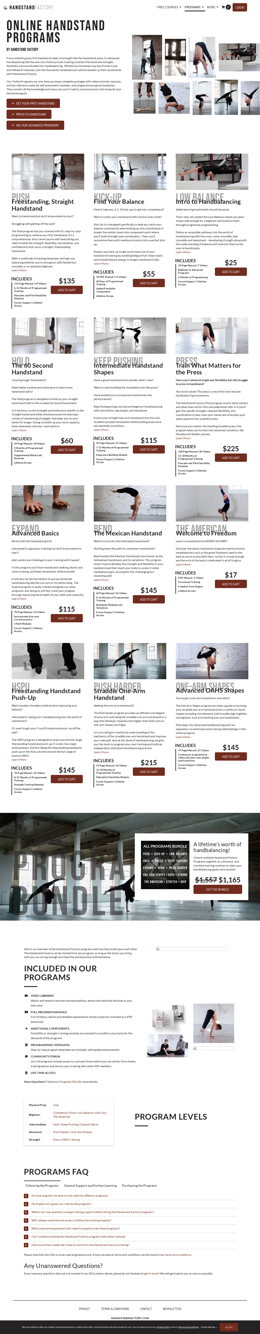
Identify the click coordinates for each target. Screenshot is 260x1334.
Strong (76, 1139)
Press (56, 1139)
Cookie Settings (208, 1327)
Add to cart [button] (67, 290)
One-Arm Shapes (81, 1132)
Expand (85, 1124)
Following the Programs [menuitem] (42, 1185)
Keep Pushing (69, 1124)
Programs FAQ (68, 1081)
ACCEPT (229, 1327)
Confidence (60, 1112)
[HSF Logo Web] (28, 4)
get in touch (151, 1273)
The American (61, 1116)
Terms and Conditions (188, 1327)
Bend (95, 1124)
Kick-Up (100, 1112)
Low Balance (85, 1112)
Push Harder (61, 1132)
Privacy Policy (163, 1327)
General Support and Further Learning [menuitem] (90, 1185)
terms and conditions (178, 1254)
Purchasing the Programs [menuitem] (139, 1185)
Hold (56, 1124)
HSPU (66, 1139)
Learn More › (19, 270)
